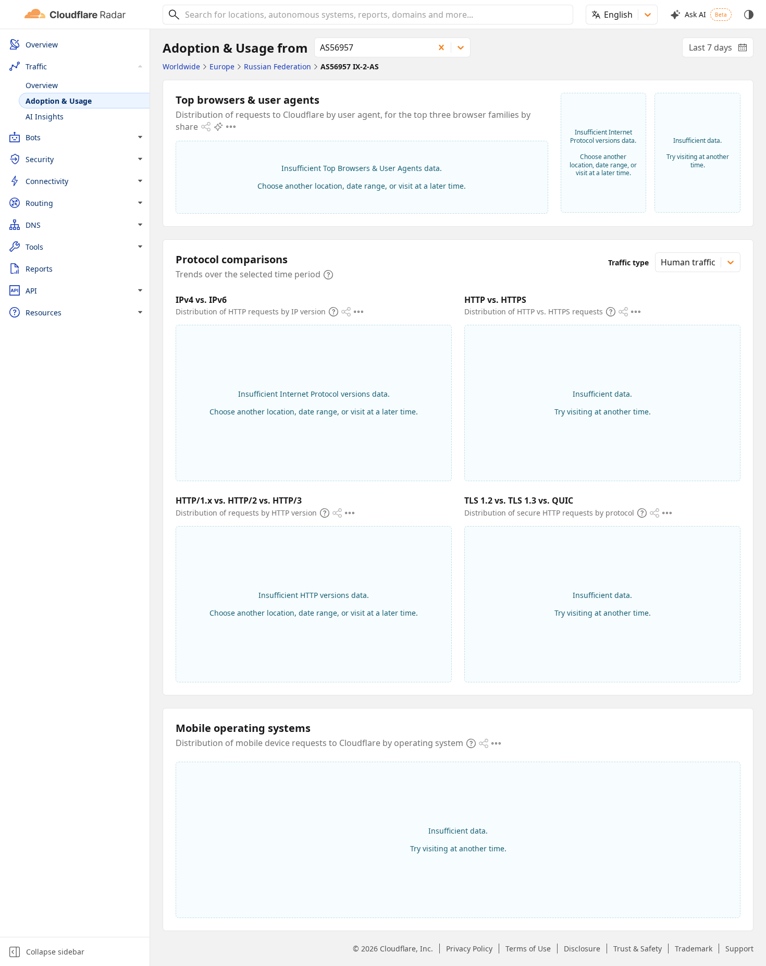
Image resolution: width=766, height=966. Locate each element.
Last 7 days (721, 49)
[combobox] (375, 14)
